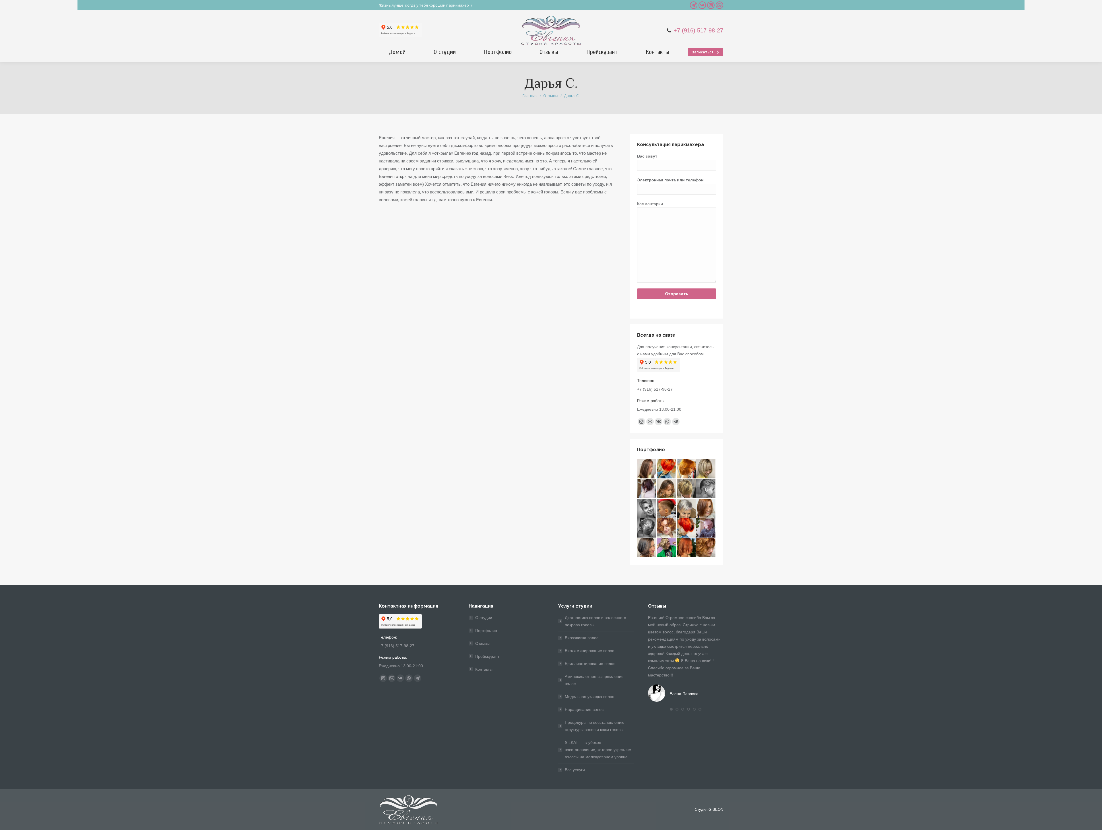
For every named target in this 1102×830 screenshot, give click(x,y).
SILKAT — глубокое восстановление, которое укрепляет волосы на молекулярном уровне (599, 749)
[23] (706, 528)
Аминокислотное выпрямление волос (594, 680)
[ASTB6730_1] (667, 528)
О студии (483, 617)
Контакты (483, 669)
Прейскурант (487, 656)
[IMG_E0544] (647, 489)
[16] (706, 509)
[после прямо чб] (647, 509)
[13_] (686, 528)
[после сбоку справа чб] (706, 489)
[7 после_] (686, 469)
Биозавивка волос (581, 637)
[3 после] (667, 509)
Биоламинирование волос (589, 650)
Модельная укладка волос (589, 696)
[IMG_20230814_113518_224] (647, 548)
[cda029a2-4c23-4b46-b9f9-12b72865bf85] (667, 548)
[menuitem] (397, 52)
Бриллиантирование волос (590, 663)
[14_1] (667, 469)
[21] (686, 548)
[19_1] (647, 469)
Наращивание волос (584, 709)
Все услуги (575, 769)
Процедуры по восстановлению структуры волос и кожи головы (594, 726)
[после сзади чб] (647, 528)
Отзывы (482, 643)
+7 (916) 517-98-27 (698, 30)
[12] (706, 548)
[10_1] (706, 469)
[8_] (686, 489)
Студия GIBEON (709, 809)
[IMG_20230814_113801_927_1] (667, 489)
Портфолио (486, 630)
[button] (671, 709)
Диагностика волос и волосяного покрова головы (595, 621)
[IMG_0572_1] (686, 509)
